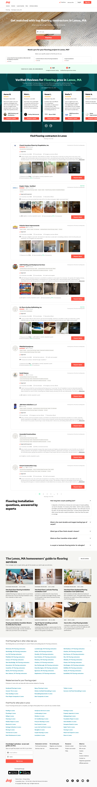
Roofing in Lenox (10, 710)
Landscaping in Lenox (40, 713)
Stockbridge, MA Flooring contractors (16, 651)
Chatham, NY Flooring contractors (44, 662)
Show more (81, 159)
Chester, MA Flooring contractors (73, 662)
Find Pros (48, 38)
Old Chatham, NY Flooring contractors (74, 649)
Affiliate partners (83, 763)
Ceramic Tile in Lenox (11, 691)
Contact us (82, 758)
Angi (65, 620)
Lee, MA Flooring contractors (14, 654)
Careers (81, 751)
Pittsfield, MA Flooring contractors (15, 657)
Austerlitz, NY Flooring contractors (15, 668)
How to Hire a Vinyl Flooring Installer (76, 623)
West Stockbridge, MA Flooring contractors (17, 662)
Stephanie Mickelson (12, 586)
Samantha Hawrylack (41, 620)
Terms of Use (18, 779)
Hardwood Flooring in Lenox (13, 688)
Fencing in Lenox (68, 730)
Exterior (13, 6)
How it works (82, 746)
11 (57, 494)
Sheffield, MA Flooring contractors (73, 668)
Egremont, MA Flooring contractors (44, 670)
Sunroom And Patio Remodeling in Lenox (75, 691)
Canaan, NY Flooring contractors (15, 660)
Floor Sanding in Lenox (12, 694)
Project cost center (70, 748)
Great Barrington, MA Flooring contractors (46, 668)
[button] (25, 167)
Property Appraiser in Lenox (71, 713)
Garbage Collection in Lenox (13, 727)
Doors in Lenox (68, 735)
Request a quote (11, 118)
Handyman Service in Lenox (42, 710)
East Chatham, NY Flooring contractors (45, 657)
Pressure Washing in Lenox (42, 721)
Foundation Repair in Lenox (71, 719)
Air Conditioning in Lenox (41, 719)
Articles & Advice (34, 6)
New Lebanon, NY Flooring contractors (16, 673)
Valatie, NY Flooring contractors (72, 670)
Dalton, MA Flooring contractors (43, 651)
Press (80, 753)
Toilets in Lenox (68, 688)
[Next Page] (61, 494)
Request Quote (78, 177)
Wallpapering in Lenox (70, 716)
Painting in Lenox (68, 710)
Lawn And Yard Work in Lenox (43, 727)
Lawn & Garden (20, 6)
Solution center (69, 746)
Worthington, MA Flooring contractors (74, 665)
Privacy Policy (26, 779)
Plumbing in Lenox (11, 713)
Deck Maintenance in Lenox (13, 735)
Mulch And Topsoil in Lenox (71, 732)
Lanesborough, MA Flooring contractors (45, 649)
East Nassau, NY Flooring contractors (74, 654)
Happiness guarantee (84, 760)
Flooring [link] (8, 10)
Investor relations (84, 756)
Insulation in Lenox (40, 735)
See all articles (85, 558)
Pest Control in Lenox (40, 724)
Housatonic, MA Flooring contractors (16, 665)
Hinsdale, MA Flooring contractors (44, 654)
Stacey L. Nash (10, 620)
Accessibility (19, 781)
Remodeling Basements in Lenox (43, 694)
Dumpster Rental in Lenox (71, 724)
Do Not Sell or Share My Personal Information (37, 781)
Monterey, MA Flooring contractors (44, 660)
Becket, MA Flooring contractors (14, 670)
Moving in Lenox (10, 730)
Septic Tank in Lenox (69, 727)
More (27, 6)
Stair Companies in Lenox (41, 696)
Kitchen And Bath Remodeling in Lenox (45, 691)
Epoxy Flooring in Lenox (41, 688)
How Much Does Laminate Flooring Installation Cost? (46, 590)
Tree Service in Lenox (11, 732)
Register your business (56, 746)
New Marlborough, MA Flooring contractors (46, 665)
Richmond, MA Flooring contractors (15, 649)
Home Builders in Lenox (70, 721)
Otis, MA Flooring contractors (72, 657)
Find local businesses (41, 746)
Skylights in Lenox (40, 730)
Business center (54, 748)
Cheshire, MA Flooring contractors (73, 651)
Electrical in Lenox (11, 724)
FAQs (66, 751)
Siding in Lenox (10, 716)
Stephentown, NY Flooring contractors (45, 673)
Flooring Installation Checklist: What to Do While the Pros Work (19, 624)
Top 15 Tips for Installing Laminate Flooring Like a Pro (46, 624)
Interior (8, 6)
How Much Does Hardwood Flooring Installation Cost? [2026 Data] (75, 590)
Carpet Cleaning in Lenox (41, 732)
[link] (5, 114)
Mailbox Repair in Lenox (12, 721)
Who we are (82, 748)
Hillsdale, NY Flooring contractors (73, 660)
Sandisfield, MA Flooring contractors (74, 673)
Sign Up (87, 2)
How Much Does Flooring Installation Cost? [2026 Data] (18, 590)
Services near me (39, 748)
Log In (79, 2)
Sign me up (19, 761)
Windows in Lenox (39, 716)
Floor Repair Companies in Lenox (15, 696)
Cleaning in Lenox (10, 719)
